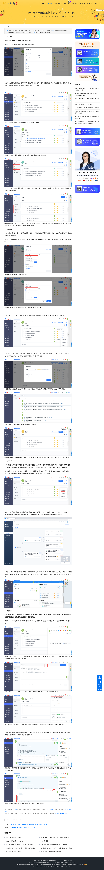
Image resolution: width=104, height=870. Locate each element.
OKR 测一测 (44, 841)
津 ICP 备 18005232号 (53, 866)
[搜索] (100, 3)
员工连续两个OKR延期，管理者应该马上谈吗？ (87, 107)
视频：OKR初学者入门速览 (13, 837)
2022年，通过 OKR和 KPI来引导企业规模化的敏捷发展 (21, 848)
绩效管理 (82, 3)
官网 (96, 3)
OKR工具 (44, 16)
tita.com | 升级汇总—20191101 (15, 841)
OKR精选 (49, 3)
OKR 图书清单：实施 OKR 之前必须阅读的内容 (19, 844)
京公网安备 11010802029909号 (65, 866)
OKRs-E (15, 820)
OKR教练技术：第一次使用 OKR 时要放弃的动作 (55, 837)
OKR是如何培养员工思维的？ (14, 851)
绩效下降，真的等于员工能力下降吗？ (84, 104)
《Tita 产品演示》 (50, 809)
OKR (33, 16)
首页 (43, 3)
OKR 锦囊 (74, 3)
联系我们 (89, 3)
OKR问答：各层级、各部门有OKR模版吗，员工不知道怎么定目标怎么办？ (56, 848)
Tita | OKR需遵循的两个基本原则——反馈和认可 (55, 844)
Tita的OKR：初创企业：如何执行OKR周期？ (22, 827)
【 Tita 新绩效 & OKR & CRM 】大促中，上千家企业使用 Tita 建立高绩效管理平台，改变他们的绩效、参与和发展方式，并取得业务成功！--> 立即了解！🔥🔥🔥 (52, 864)
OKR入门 (38, 16)
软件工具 (66, 3)
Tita (49, 16)
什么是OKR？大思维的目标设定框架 (51, 851)
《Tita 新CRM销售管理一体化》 (62, 813)
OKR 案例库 (58, 3)
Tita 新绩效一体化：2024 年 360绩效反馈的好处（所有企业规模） (29, 824)
